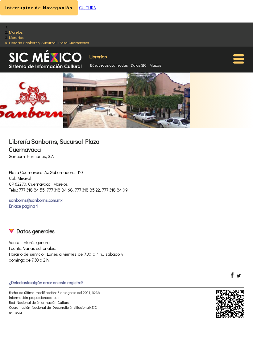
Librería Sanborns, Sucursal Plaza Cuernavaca (49, 42)
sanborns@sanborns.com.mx (35, 200)
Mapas (155, 65)
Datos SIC (139, 65)
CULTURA (87, 7)
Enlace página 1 (23, 206)
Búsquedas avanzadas (109, 65)
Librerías (16, 37)
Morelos (16, 32)
